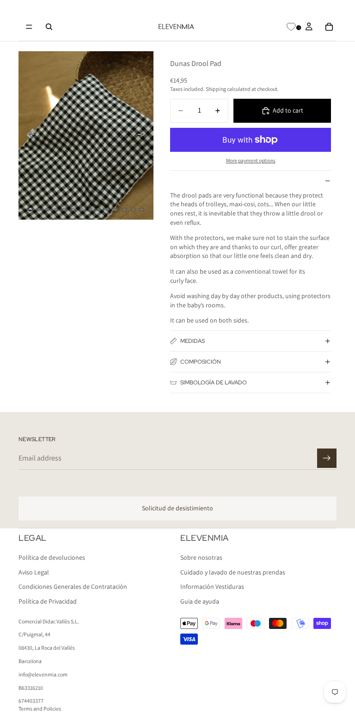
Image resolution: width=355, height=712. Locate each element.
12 (125, 209)
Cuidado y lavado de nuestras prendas (232, 572)
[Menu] (29, 26)
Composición (200, 361)
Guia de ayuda (199, 601)
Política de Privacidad (47, 601)
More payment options (250, 160)
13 (133, 209)
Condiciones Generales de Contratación (72, 586)
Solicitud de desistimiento (177, 508)
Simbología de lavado (213, 382)
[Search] (49, 27)
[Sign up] (327, 458)
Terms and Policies (39, 708)
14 (142, 209)
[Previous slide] (28, 136)
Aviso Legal (33, 572)
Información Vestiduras (212, 586)
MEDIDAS (192, 341)
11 (116, 209)
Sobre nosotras (201, 557)
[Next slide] (143, 136)
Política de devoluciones (51, 557)
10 (107, 209)
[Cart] (329, 27)
